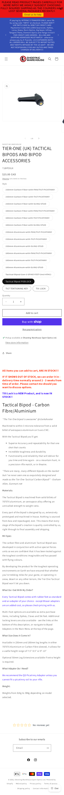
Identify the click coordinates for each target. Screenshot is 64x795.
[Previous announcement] (5, 35)
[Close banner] (61, 9)
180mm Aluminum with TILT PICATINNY (28, 261)
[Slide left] (25, 138)
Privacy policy (35, 783)
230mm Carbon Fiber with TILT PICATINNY (29, 197)
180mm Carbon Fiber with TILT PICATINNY (29, 218)
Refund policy (21, 783)
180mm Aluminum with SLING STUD (26, 268)
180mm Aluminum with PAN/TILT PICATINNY (30, 254)
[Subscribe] (47, 748)
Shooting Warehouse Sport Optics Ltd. (30, 780)
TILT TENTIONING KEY (17, 288)
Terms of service (50, 783)
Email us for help (33, 14)
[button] (6, 59)
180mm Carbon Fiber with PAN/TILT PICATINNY (32, 211)
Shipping (5, 179)
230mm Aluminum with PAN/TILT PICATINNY (30, 232)
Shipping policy (23, 788)
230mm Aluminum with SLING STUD (26, 247)
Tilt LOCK (41, 288)
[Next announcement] (58, 35)
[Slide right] (38, 138)
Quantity (6, 295)
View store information (16, 342)
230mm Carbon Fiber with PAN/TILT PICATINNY (32, 190)
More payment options (32, 329)
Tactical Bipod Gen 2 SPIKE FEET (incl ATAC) (30, 275)
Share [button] (9, 353)
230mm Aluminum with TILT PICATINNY (28, 240)
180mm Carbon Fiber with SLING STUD (27, 225)
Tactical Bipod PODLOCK (18, 281)
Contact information (41, 788)
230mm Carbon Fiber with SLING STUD (28, 204)
